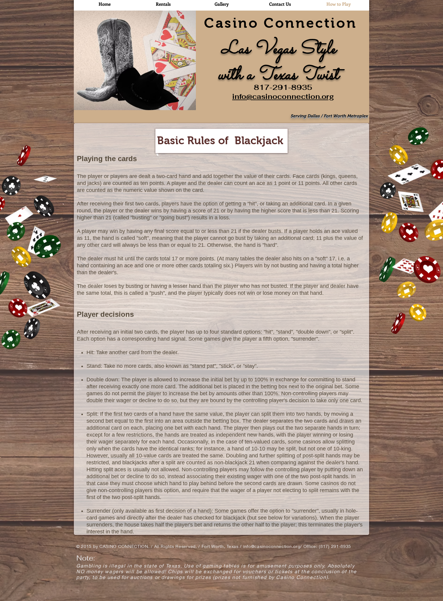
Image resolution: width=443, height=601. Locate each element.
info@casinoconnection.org (283, 96)
